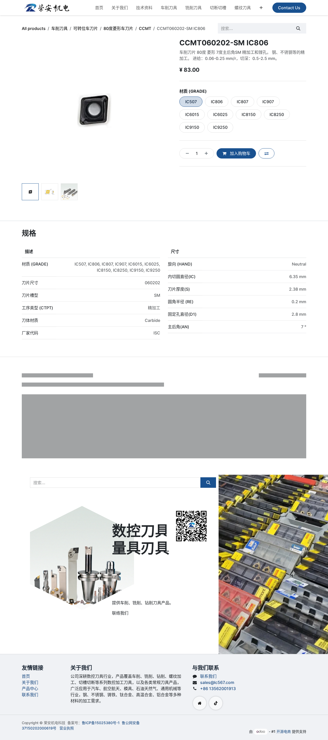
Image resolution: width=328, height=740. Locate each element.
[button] (29, 109)
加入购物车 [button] (239, 153)
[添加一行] (208, 153)
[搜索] (298, 28)
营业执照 (66, 728)
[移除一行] (186, 153)
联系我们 (30, 694)
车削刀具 (59, 28)
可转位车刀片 (85, 28)
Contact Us (289, 7)
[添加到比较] (266, 153)
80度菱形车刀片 (118, 28)
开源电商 (283, 731)
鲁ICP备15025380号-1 (101, 723)
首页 (26, 676)
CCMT (145, 28)
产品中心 (30, 688)
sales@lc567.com (217, 682)
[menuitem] (99, 8)
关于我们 (30, 682)
